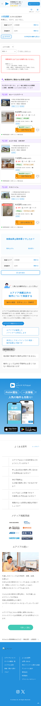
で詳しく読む (25, 627)
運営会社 (24, 672)
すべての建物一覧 (9, 661)
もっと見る (35, 446)
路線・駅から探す (9, 668)
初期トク (4, 51)
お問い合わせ (26, 661)
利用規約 (24, 676)
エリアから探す (9, 665)
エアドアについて (9, 658)
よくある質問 (26, 658)
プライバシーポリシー (29, 679)
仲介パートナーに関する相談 (31, 665)
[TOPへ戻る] (9, 10)
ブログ (6, 672)
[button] (38, 703)
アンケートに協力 (27, 668)
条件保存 (7, 36)
